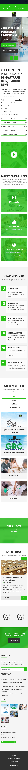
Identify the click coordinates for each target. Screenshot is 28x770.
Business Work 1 (14, 475)
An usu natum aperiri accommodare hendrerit (12, 690)
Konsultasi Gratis (8, 45)
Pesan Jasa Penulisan (9, 51)
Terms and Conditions (14, 758)
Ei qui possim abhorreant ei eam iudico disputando (12, 683)
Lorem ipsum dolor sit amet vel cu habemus (14, 679)
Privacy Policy (14, 761)
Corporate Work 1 (14, 498)
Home (14, 755)
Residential (6, 597)
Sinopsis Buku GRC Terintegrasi (14, 452)
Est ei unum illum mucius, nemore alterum (13, 686)
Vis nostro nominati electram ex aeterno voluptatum (13, 694)
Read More (13, 640)
